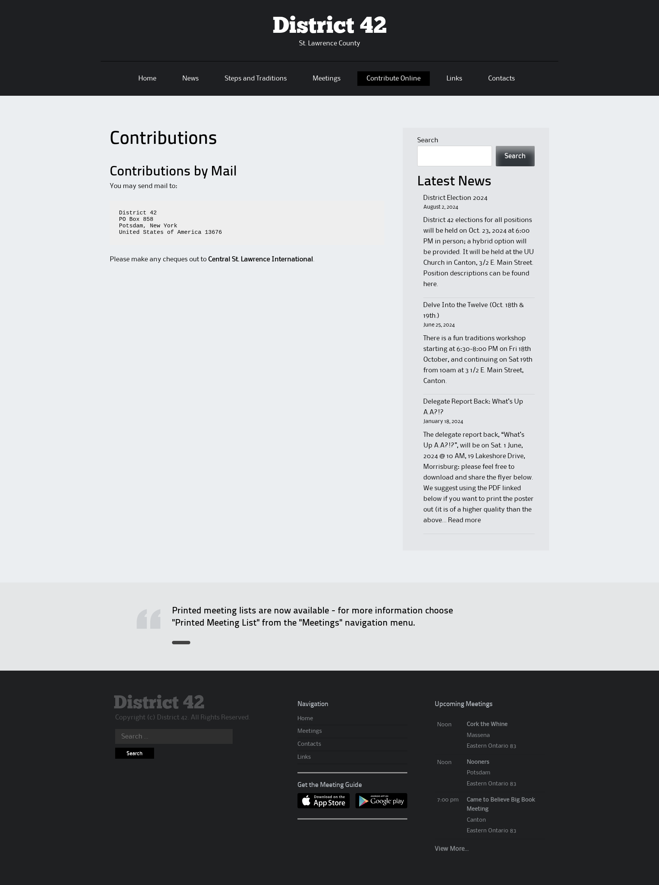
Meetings (327, 79)
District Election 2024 (455, 198)
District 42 (330, 26)
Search (427, 140)
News (190, 79)
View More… (452, 849)
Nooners (478, 762)
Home (147, 79)
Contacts (501, 79)
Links (454, 79)
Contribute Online (393, 79)
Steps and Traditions (256, 79)
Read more (464, 520)
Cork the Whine (487, 724)
